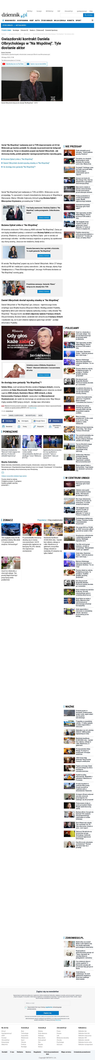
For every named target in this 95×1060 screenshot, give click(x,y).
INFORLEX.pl (49, 11)
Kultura (40, 1046)
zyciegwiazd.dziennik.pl (15, 34)
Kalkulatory (82, 1028)
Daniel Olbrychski (16, 415)
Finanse (59, 1033)
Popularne (41, 520)
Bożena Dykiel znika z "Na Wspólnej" (18, 159)
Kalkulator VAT (82, 1038)
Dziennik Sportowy (51, 30)
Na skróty (4, 1028)
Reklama (20, 1052)
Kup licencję (33, 408)
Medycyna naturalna (63, 1038)
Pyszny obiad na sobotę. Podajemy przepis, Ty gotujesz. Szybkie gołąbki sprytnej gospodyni (11, 482)
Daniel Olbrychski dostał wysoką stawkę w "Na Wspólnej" (26, 163)
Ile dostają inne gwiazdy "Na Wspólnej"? (19, 167)
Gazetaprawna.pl (6, 1033)
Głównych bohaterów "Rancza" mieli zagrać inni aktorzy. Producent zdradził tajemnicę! (10, 453)
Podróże (23, 1044)
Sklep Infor (4, 1044)
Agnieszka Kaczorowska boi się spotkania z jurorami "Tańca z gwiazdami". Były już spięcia (52, 454)
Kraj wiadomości (55, 520)
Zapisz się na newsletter (38, 64)
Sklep (91, 11)
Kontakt (4, 1052)
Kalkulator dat (82, 1031)
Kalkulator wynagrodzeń (85, 1044)
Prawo (59, 1031)
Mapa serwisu (66, 1052)
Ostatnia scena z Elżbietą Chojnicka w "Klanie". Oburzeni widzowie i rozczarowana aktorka (43, 367)
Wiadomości (24, 1038)
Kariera (28, 1052)
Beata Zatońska (25, 53)
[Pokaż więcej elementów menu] (92, 20)
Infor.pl (3, 1031)
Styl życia (59, 1044)
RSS (47, 1054)
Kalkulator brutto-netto (85, 1042)
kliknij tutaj (58, 1020)
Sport (22, 1040)
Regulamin (37, 1052)
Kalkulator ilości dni (84, 1033)
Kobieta (40, 1031)
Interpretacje (5, 1042)
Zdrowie (23, 1042)
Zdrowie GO (24, 30)
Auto (22, 1031)
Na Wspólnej (31, 415)
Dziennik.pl (25, 1028)
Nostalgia (16, 30)
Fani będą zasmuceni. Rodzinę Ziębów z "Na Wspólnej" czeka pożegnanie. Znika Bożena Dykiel (43, 210)
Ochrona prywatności (51, 1052)
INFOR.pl (29, 11)
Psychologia (60, 1042)
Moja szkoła (41, 1038)
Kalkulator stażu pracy (84, 1035)
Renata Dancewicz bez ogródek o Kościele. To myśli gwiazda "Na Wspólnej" (42, 249)
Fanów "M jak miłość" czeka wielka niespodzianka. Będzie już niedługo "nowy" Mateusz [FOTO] (31, 454)
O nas (12, 1052)
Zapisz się (47, 1013)
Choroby (59, 1040)
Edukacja (41, 1035)
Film (39, 1042)
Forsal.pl (3, 1038)
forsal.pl (39, 11)
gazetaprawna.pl (82, 11)
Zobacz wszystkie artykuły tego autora (14, 476)
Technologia (24, 1033)
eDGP (3, 1035)
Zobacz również (44, 217)
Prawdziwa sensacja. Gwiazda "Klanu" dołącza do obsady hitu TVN (40, 285)
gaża (40, 415)
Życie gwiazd (8, 25)
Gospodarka (24, 1035)
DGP (59, 11)
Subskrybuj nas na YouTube (14, 64)
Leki (58, 1035)
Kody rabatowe (42, 1033)
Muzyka (40, 1044)
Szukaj (90, 15)
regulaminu (48, 1007)
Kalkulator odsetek (83, 1040)
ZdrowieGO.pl (69, 11)
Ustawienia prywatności (82, 1052)
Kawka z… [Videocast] (37, 30)
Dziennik (3, 34)
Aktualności (21, 25)
